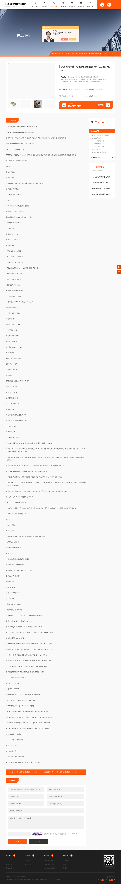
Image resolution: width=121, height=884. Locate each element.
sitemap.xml (30, 877)
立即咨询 (101, 105)
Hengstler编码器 (49, 868)
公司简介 (9, 860)
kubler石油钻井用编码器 (101, 135)
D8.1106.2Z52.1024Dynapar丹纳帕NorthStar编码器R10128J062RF (38, 772)
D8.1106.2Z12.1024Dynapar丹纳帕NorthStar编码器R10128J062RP (78, 772)
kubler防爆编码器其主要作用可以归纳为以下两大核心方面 (102, 188)
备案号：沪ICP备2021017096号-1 (50, 879)
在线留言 (81, 6)
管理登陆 (23, 877)
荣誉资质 (9, 868)
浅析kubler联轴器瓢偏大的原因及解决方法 (102, 194)
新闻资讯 (63, 6)
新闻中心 (28, 855)
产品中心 (54, 6)
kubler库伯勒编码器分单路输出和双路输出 (102, 177)
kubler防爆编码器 (98, 146)
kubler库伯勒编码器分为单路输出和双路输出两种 (102, 183)
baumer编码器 (49, 864)
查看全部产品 (95, 157)
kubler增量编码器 (98, 143)
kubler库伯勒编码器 (94, 53)
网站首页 (35, 6)
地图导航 (66, 868)
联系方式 (66, 864)
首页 (63, 53)
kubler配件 (96, 149)
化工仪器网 (16, 877)
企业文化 (9, 864)
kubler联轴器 (97, 138)
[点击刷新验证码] (37, 834)
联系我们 (90, 6)
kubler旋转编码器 (98, 141)
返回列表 (47, 772)
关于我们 (44, 6)
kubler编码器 (80, 53)
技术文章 (72, 6)
